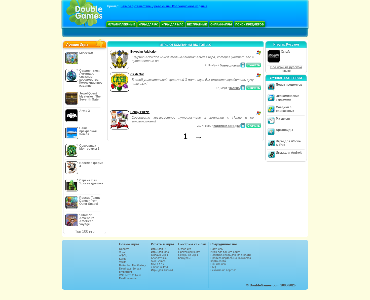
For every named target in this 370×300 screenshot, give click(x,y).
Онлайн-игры (221, 24)
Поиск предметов (249, 24)
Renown (124, 248)
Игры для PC (148, 24)
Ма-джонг (283, 118)
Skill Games (158, 260)
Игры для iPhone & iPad (288, 143)
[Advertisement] (168, 101)
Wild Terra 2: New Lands (130, 277)
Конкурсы (184, 257)
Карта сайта (218, 260)
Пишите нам (218, 263)
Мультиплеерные (121, 24)
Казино (234, 88)
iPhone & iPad (159, 267)
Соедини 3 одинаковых (285, 109)
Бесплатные (197, 24)
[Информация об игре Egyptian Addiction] (242, 65)
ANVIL (123, 255)
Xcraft (122, 252)
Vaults (122, 261)
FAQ (213, 267)
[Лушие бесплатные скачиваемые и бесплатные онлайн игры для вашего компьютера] (84, 14)
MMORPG (157, 263)
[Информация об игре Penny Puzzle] (242, 125)
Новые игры (129, 244)
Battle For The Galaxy (132, 265)
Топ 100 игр (84, 231)
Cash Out (137, 74)
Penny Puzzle (140, 112)
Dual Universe (127, 278)
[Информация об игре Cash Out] (242, 87)
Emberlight (125, 271)
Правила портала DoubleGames (230, 257)
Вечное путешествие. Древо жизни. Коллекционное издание (164, 6)
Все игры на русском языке (286, 69)
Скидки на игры (188, 254)
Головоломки (230, 65)
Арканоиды (284, 130)
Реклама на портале (223, 270)
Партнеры (216, 248)
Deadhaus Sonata (130, 268)
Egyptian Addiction (143, 51)
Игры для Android (289, 152)
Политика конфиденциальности (230, 254)
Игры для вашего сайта (225, 251)
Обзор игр (184, 248)
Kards (122, 258)
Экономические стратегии (287, 97)
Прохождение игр (189, 251)
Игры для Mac (172, 24)
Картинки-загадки (226, 126)
